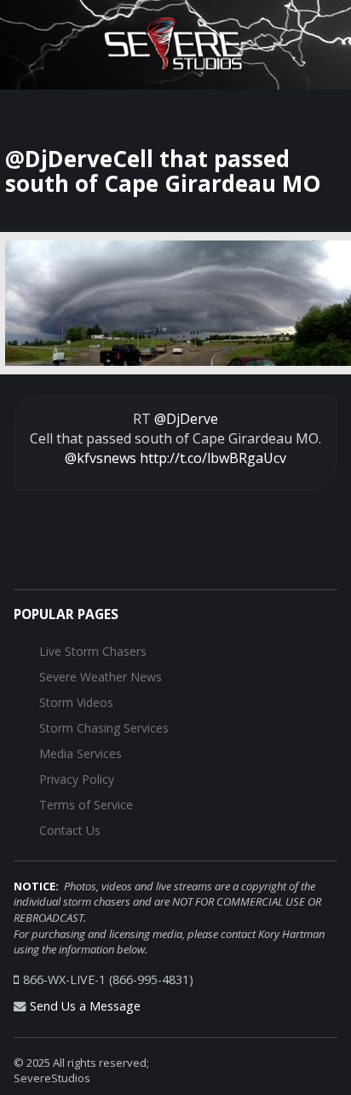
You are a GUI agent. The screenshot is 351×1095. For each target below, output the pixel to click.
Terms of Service (86, 805)
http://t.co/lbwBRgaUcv (213, 458)
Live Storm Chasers (93, 651)
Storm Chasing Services (104, 728)
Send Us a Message (85, 1006)
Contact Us (70, 830)
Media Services (80, 753)
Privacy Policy (76, 779)
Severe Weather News (100, 677)
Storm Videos (76, 702)
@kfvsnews (100, 458)
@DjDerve (186, 418)
